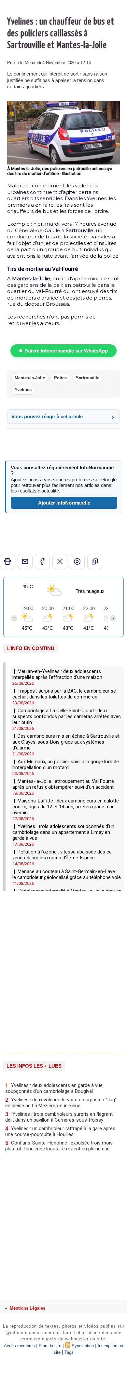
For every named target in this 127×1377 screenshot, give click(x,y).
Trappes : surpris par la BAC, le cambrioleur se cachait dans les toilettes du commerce (64, 694)
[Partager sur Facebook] (42, 561)
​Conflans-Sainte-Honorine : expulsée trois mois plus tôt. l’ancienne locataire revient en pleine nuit (59, 1146)
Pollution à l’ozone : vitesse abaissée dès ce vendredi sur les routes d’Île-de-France (62, 855)
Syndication (83, 1345)
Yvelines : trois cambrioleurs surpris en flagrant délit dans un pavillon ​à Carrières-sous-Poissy (59, 1117)
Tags (69, 1352)
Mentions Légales (26, 1308)
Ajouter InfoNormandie (64, 503)
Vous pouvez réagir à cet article (47, 416)
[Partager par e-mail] (25, 561)
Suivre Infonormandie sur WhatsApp (66, 350)
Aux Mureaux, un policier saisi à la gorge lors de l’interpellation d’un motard (65, 764)
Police (60, 377)
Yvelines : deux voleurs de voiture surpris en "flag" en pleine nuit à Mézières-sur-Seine (61, 1102)
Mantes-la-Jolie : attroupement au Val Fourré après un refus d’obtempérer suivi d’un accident (63, 784)
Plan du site (50, 1345)
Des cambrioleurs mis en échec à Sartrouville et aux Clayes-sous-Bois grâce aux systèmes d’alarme (66, 742)
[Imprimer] (7, 561)
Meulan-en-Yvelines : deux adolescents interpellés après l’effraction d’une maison (57, 674)
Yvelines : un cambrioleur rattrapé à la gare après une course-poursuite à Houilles (60, 1131)
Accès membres (19, 1345)
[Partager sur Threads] (77, 561)
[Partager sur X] (59, 561)
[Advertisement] (60, 971)
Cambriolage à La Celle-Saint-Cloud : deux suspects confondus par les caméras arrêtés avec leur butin (66, 716)
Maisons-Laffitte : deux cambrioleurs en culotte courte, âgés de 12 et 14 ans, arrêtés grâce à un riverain (65, 807)
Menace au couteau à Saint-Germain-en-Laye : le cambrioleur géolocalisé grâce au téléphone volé (66, 874)
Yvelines (23, 389)
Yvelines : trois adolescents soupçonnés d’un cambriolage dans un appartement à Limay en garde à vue (63, 832)
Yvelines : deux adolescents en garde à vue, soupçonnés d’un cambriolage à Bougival (54, 1088)
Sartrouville (87, 377)
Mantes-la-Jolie (30, 377)
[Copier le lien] (94, 561)
